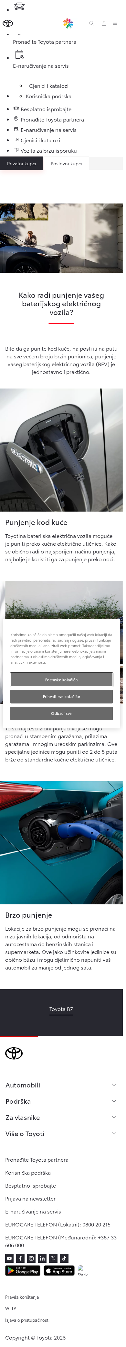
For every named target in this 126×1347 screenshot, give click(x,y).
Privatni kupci (21, 163)
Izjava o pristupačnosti (27, 1320)
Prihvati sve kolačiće (61, 696)
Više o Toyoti (24, 1133)
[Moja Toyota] (104, 23)
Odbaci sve (61, 713)
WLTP (10, 1308)
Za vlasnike (22, 1117)
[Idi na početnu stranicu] (8, 23)
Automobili (22, 1084)
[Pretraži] (91, 23)
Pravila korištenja (22, 1297)
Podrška (18, 1101)
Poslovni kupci (66, 163)
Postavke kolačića (61, 679)
